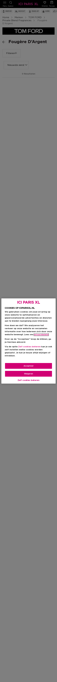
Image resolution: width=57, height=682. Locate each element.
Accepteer (29, 366)
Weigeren (28, 374)
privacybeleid (41, 335)
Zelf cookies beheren (29, 380)
